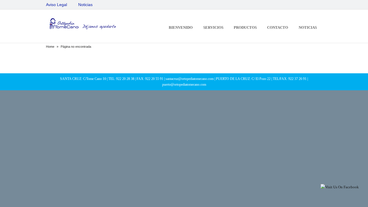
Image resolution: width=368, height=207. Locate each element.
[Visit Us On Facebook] (339, 187)
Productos (245, 27)
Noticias (85, 4)
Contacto (277, 27)
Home (50, 46)
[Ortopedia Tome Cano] (82, 24)
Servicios (213, 27)
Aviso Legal (56, 4)
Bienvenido (181, 27)
